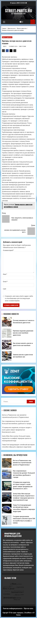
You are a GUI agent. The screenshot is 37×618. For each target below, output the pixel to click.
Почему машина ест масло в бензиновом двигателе (6, 322)
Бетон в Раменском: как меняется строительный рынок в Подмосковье (6, 463)
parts (5, 46)
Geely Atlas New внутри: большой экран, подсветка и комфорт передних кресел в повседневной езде (16, 438)
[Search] (27, 22)
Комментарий (8, 250)
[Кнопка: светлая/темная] (21, 22)
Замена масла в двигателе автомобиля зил (6, 356)
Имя (5, 274)
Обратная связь (28, 608)
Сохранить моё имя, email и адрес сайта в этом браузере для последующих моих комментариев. (19, 298)
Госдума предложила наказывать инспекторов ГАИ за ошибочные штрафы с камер (6, 520)
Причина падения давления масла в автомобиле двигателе (6, 333)
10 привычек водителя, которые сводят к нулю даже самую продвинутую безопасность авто (16, 430)
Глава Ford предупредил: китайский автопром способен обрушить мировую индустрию (6, 508)
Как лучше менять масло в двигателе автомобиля (6, 344)
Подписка (32, 21)
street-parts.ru (18, 10)
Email (5, 281)
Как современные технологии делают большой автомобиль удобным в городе (6, 474)
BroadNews (28, 612)
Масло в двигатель (7, 37)
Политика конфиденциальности (12, 608)
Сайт (4, 289)
